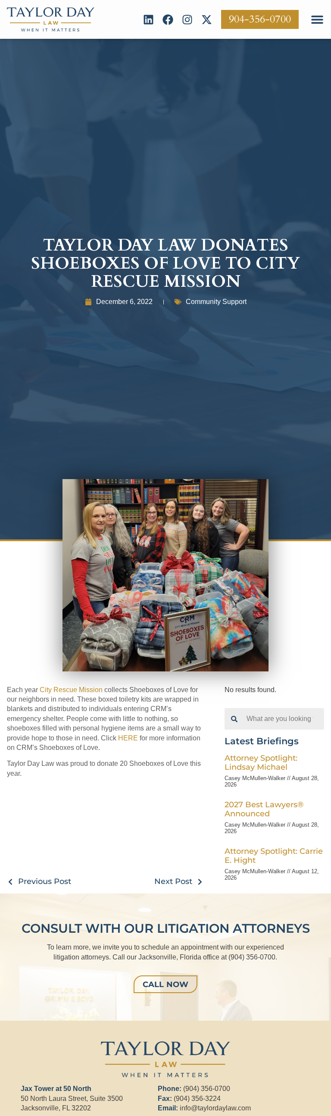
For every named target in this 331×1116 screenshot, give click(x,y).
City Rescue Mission (71, 689)
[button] (317, 19)
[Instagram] (187, 19)
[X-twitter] (206, 19)
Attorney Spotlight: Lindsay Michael (261, 762)
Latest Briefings (262, 741)
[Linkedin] (148, 19)
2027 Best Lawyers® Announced (264, 809)
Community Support (216, 301)
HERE (128, 738)
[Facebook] (167, 19)
